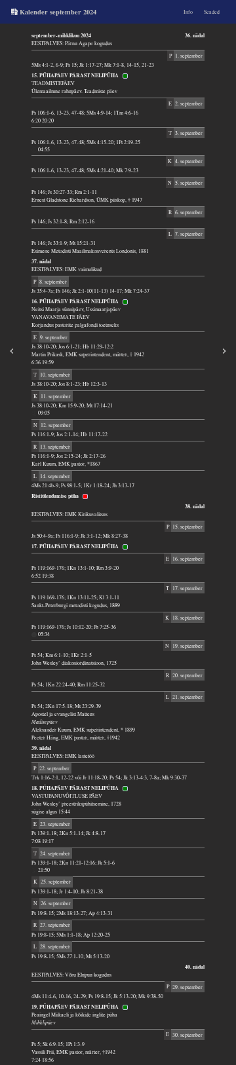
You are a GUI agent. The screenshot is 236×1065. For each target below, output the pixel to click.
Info (188, 12)
